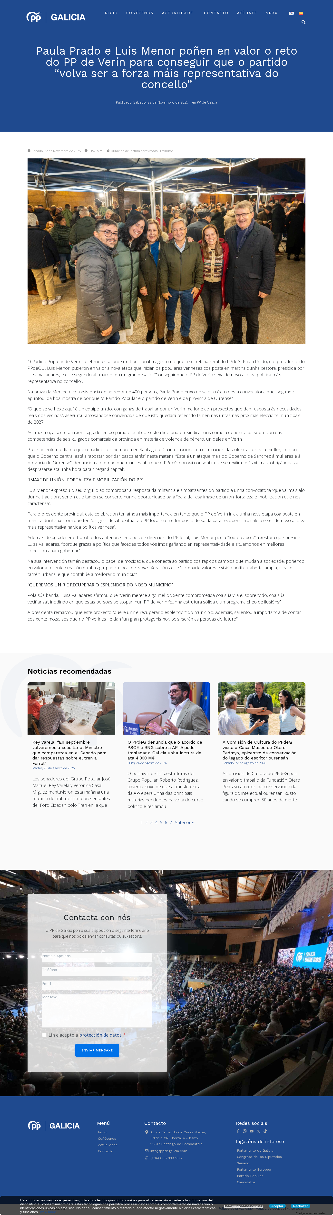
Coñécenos (139, 12)
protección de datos (100, 1035)
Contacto (216, 12)
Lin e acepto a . (86, 1034)
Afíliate (247, 12)
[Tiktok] (265, 1131)
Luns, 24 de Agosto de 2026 (147, 763)
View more (48, 1212)
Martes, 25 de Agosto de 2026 (53, 768)
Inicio (110, 12)
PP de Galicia (207, 102)
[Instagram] (245, 1131)
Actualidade (177, 12)
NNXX (271, 12)
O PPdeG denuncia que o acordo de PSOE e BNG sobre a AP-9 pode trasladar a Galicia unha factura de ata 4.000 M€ (164, 749)
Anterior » (184, 822)
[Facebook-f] (238, 1131)
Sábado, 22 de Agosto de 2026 (244, 763)
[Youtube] (252, 1131)
